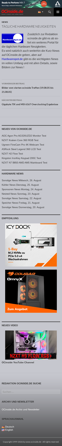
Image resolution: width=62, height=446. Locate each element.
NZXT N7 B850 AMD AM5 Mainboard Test (24, 162)
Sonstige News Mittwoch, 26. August (21, 180)
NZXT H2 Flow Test (12, 153)
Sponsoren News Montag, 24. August (22, 189)
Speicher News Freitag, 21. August (20, 202)
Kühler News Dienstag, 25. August (20, 184)
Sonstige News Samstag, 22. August (21, 198)
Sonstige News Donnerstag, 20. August (23, 207)
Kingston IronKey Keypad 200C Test (21, 158)
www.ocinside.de (33, 441)
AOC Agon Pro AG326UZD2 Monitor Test (24, 135)
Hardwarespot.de (12, 59)
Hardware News (12, 173)
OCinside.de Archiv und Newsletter (20, 409)
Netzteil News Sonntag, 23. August (20, 193)
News (5, 22)
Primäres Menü (58, 12)
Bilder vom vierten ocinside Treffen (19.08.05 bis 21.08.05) (27, 87)
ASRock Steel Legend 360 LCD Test (21, 149)
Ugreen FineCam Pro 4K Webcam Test (23, 144)
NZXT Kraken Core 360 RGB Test (20, 140)
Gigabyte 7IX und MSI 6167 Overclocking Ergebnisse (30, 102)
